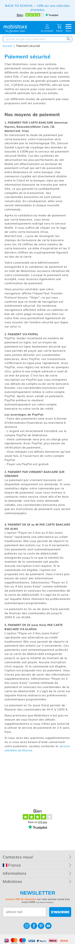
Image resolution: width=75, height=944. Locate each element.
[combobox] (37, 39)
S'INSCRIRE (60, 912)
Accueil (7, 46)
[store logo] (15, 29)
